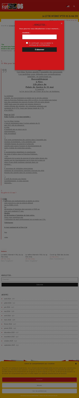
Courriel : (26, 33)
